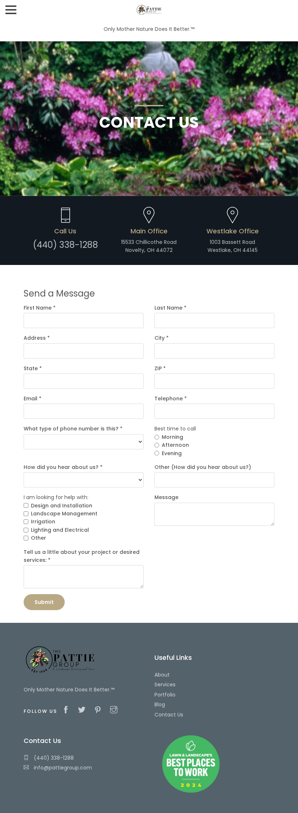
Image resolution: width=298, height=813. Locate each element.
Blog (159, 704)
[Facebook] (67, 710)
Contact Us (168, 714)
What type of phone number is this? (73, 428)
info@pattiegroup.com (62, 767)
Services (165, 684)
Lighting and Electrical (60, 530)
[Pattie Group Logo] (149, 7)
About (162, 674)
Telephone (170, 398)
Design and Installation (61, 505)
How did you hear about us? (63, 467)
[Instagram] (115, 710)
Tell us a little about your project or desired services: (82, 556)
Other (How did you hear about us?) (202, 467)
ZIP (160, 368)
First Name (40, 307)
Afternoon (175, 445)
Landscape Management (64, 513)
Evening (172, 453)
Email (32, 398)
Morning (172, 437)
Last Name (170, 307)
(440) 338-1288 (53, 757)
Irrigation (43, 521)
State (33, 368)
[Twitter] (83, 710)
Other (38, 538)
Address (37, 338)
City (161, 338)
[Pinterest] (99, 710)
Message (166, 497)
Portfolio (165, 694)
